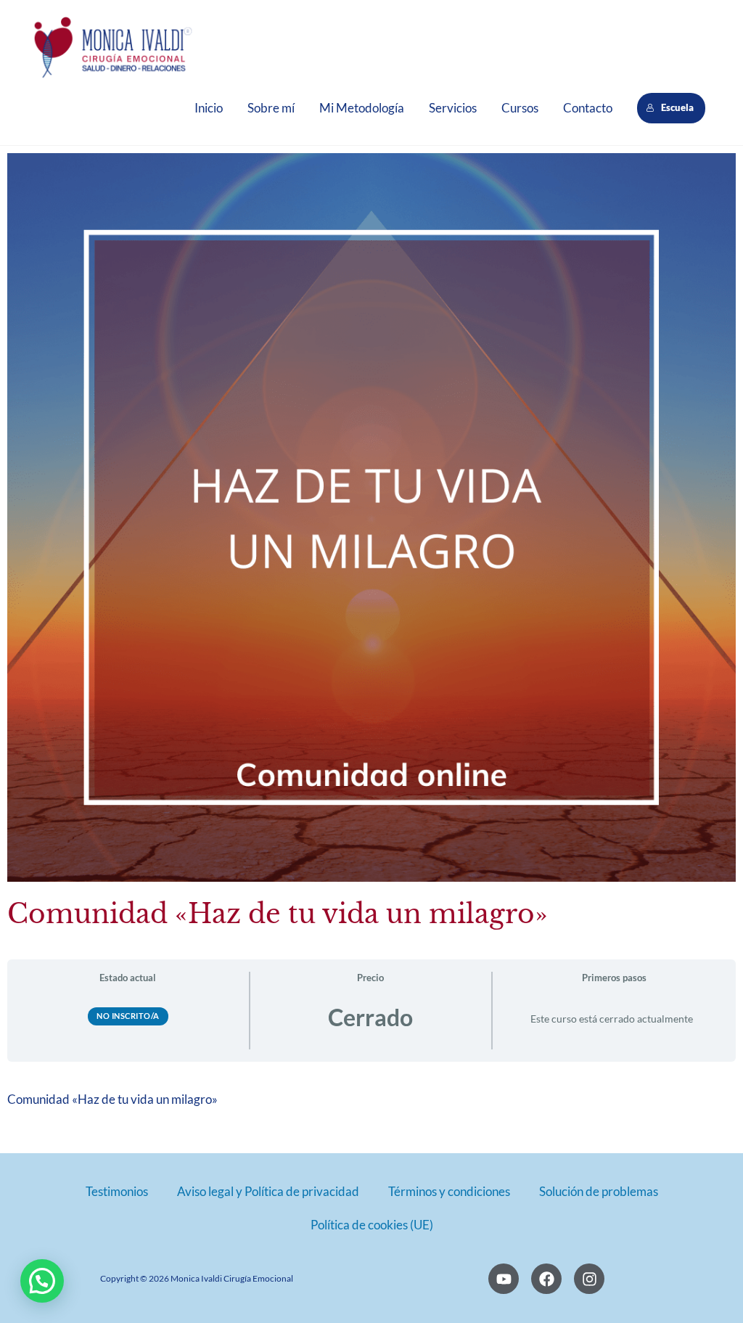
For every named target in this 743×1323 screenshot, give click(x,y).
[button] (42, 1281)
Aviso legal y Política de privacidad (268, 1191)
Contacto (587, 107)
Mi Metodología (361, 107)
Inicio (208, 107)
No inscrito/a (128, 1015)
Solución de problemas (598, 1191)
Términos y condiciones (449, 1191)
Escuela (678, 107)
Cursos (519, 107)
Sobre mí (271, 107)
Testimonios (117, 1191)
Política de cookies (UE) (372, 1224)
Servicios (453, 107)
